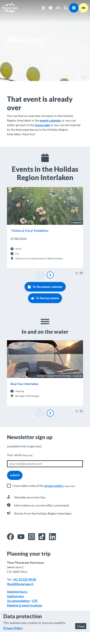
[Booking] (83, 8)
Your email (20, 455)
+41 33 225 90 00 (24, 579)
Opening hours (17, 591)
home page (42, 125)
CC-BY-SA (77, 376)
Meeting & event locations (24, 605)
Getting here (15, 596)
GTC (35, 601)
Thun (84, 77)
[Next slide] (50, 274)
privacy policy (53, 486)
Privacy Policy (13, 628)
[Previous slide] (39, 274)
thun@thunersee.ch (20, 584)
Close (81, 626)
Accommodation (18, 601)
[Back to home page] (10, 8)
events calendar (50, 120)
